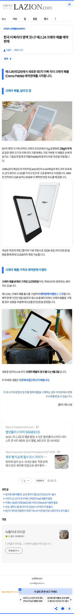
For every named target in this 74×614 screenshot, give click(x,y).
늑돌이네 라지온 (15, 532)
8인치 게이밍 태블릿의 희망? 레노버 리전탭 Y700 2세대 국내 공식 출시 (37, 510)
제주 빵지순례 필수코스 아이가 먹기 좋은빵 (26, 457)
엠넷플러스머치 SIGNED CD (23, 432)
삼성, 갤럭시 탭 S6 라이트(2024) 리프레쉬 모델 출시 (29, 506)
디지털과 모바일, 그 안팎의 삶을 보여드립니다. (28, 543)
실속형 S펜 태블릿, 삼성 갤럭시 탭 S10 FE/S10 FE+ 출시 (30, 494)
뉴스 (4, 18)
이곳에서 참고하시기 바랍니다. (34, 380)
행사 (46, 18)
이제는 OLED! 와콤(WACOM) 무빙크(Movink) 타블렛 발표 (31, 502)
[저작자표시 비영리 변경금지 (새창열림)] (51, 480)
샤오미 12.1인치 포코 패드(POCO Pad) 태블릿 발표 (28, 498)
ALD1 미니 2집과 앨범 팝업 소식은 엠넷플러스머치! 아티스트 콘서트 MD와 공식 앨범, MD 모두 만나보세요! (36, 438)
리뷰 (15, 18)
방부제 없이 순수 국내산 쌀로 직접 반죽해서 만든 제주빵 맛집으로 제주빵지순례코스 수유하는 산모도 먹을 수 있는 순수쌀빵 (27, 463)
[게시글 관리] (28, 480)
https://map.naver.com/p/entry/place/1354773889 (30, 451)
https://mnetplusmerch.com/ (20, 426)
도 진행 (52, 294)
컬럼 (35, 18)
